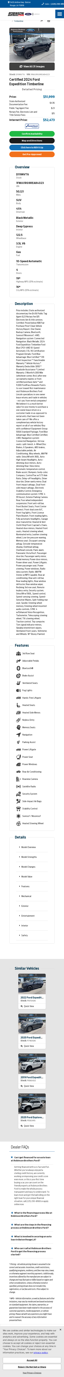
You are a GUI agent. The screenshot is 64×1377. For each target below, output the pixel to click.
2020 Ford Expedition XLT (35, 1037)
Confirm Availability (32, 134)
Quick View (28, 1006)
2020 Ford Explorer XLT (34, 1117)
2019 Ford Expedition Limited (37, 1077)
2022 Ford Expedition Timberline (39, 997)
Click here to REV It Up (32, 147)
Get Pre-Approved (32, 154)
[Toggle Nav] (59, 14)
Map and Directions (32, 140)
